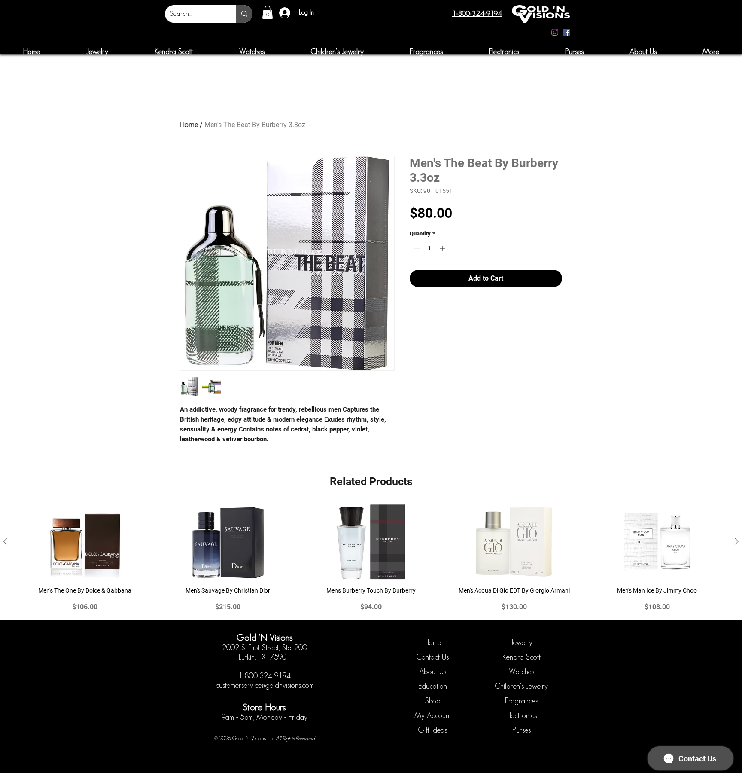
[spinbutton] (429, 248)
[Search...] (244, 14)
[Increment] (443, 248)
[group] (371, 558)
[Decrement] (416, 248)
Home (189, 125)
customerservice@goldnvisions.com (265, 685)
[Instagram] (554, 32)
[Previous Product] (5, 541)
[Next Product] (737, 541)
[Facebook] (566, 32)
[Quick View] (85, 542)
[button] (267, 12)
